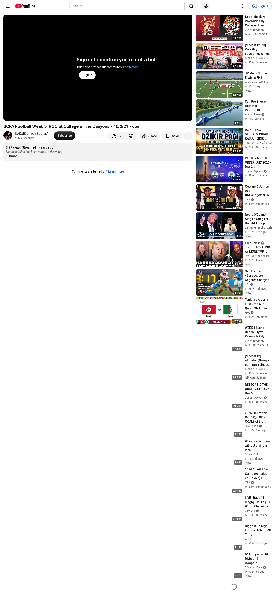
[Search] (191, 6)
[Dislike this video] (131, 136)
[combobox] (128, 6)
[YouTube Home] (25, 6)
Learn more (131, 67)
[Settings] (242, 6)
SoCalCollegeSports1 (32, 134)
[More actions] (188, 136)
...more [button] (12, 156)
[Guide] (7, 6)
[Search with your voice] (206, 6)
